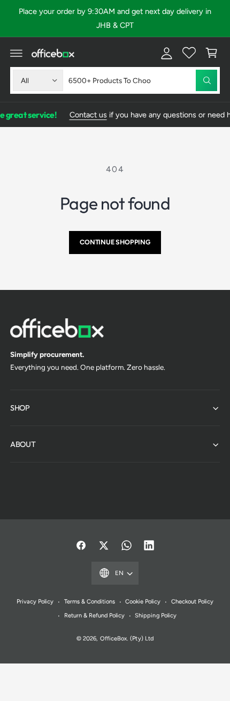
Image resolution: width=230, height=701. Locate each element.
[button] (16, 53)
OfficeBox (113, 638)
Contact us (85, 115)
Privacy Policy (35, 601)
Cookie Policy (142, 601)
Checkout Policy (192, 601)
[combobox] (143, 80)
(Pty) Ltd (141, 638)
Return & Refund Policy (94, 615)
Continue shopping (115, 242)
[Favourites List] (189, 53)
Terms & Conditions (89, 601)
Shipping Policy (155, 615)
